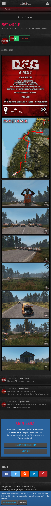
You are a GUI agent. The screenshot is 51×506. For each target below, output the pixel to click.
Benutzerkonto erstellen (25, 444)
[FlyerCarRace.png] (25, 86)
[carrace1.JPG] (25, 193)
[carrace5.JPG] (25, 332)
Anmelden (25, 451)
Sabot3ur (8, 28)
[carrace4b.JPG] (25, 304)
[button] (3, 3)
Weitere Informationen (9, 502)
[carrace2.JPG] (25, 220)
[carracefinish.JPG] (25, 358)
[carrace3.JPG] (25, 248)
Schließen (22, 502)
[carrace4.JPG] (25, 276)
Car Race (42, 404)
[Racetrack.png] (25, 148)
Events (16, 407)
